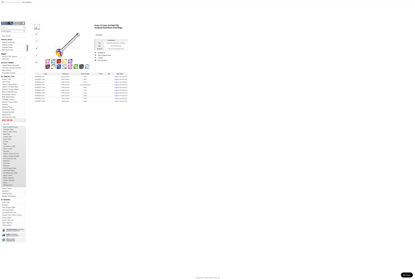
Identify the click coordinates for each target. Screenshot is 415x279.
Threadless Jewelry (8, 73)
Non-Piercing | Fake (9, 117)
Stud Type (6, 134)
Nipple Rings (6, 114)
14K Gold (5, 59)
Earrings (5, 104)
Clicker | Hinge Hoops (9, 84)
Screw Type (7, 139)
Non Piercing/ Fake (9, 158)
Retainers (6, 161)
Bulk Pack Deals (7, 50)
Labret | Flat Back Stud (10, 87)
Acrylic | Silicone (8, 180)
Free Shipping (13, 235)
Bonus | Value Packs (10, 132)
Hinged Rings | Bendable (10, 65)
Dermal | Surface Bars (9, 102)
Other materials (8, 178)
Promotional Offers (13, 230)
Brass (5, 183)
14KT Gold (6, 202)
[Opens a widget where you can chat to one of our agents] (407, 275)
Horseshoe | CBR (9, 146)
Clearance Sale (7, 45)
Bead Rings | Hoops (9, 94)
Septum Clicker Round (11, 153)
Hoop (5, 144)
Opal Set (6, 151)
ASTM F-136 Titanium (9, 56)
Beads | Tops (6, 79)
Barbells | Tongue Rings (10, 89)
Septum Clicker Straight (11, 156)
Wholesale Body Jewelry (12, 2)
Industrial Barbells (8, 112)
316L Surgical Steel (9, 168)
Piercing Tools (7, 193)
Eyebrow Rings (7, 107)
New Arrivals (6, 36)
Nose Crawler (8, 149)
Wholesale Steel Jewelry (19, 23)
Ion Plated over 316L (10, 173)
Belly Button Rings (8, 97)
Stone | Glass (7, 175)
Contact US (13, 240)
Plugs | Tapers (7, 188)
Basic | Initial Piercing (9, 92)
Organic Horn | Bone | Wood (12, 215)
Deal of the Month (8, 42)
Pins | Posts (6, 82)
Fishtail (5, 141)
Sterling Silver (8, 185)
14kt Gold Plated (9, 170)
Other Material (7, 223)
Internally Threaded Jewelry (11, 68)
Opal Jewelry (6, 70)
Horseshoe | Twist (8, 109)
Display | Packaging (9, 196)
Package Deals (7, 47)
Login (116, 76)
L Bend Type (7, 136)
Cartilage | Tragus (8, 99)
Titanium (6, 166)
